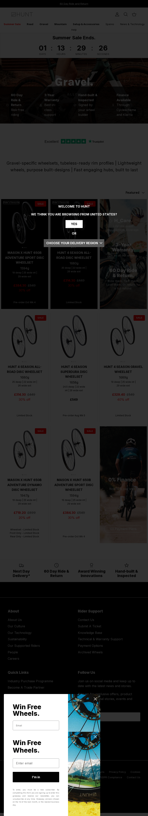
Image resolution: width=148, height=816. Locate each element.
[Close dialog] (95, 699)
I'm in (36, 777)
